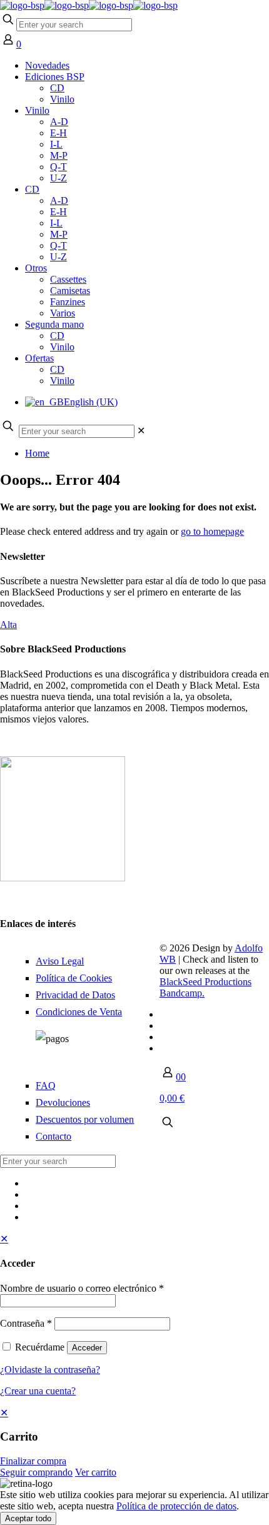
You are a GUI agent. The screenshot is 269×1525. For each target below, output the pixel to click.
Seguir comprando (36, 1472)
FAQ (46, 1085)
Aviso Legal (60, 961)
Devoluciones (63, 1102)
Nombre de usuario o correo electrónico (82, 1288)
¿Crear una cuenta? (38, 1391)
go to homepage (212, 531)
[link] (141, 430)
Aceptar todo (28, 1518)
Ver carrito (95, 1472)
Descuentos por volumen (85, 1119)
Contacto (53, 1136)
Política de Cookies (74, 978)
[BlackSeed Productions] (89, 5)
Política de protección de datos (176, 1506)
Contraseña (26, 1323)
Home (37, 453)
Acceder (87, 1347)
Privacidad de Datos (75, 995)
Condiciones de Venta (79, 1011)
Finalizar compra (33, 1461)
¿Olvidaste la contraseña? (50, 1369)
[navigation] (134, 1442)
